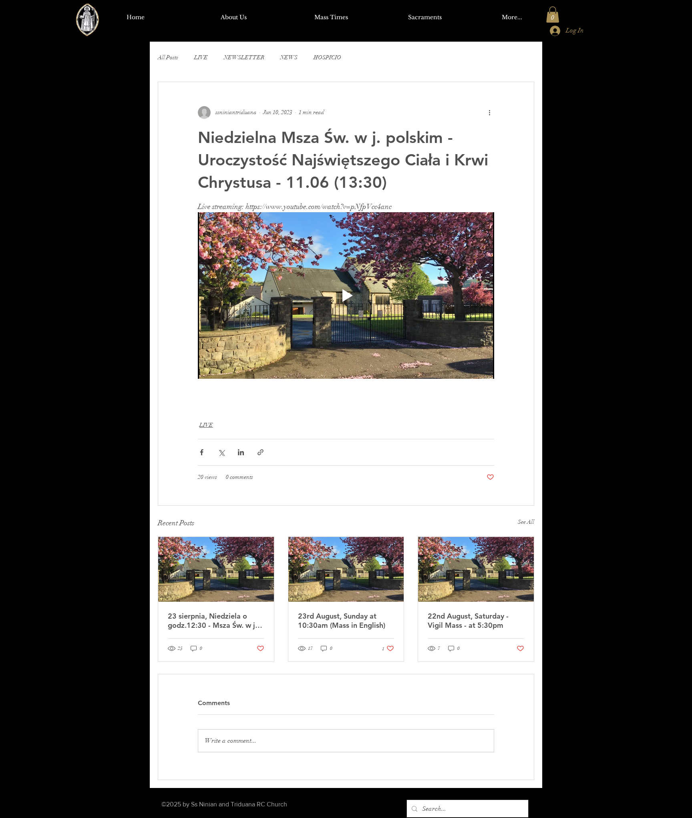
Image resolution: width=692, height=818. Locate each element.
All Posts (168, 57)
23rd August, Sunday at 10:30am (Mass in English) (341, 620)
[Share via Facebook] (201, 452)
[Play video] (346, 295)
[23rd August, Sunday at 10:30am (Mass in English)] (346, 569)
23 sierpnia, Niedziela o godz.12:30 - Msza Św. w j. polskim (212, 620)
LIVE (201, 57)
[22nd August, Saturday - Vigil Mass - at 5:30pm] (476, 569)
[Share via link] (260, 452)
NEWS (289, 57)
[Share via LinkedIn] (241, 452)
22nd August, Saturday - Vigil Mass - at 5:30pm (468, 620)
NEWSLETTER (244, 57)
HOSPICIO (327, 57)
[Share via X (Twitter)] (221, 452)
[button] (552, 14)
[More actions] (489, 112)
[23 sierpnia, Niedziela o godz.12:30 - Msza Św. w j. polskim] (216, 569)
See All (526, 522)
